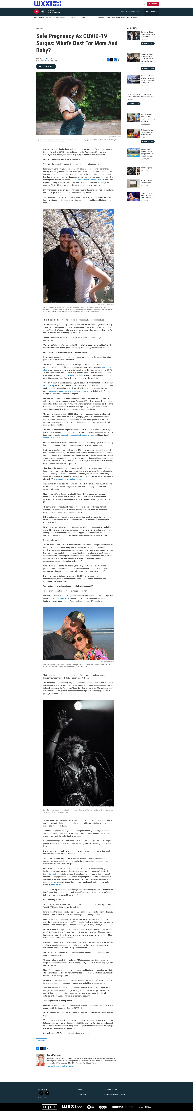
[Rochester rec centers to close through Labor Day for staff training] (133, 152)
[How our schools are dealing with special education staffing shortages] (133, 57)
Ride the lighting (146, 168)
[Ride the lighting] (133, 171)
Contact (79, 1089)
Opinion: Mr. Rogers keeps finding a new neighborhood (148, 34)
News (83, 18)
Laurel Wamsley (48, 59)
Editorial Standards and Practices (114, 1094)
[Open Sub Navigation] (78, 18)
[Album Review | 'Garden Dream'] (133, 183)
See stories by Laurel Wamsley (60, 1066)
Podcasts (73, 18)
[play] (36, 11)
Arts (91, 18)
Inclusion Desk (118, 18)
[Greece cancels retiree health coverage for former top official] (133, 117)
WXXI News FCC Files (110, 1089)
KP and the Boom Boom (59, 598)
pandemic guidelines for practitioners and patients (70, 391)
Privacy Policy (81, 1094)
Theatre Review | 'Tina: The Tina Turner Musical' (147, 195)
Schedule (50, 18)
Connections (61, 18)
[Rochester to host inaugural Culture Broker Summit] (133, 133)
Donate (154, 4)
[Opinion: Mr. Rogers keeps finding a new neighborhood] (133, 35)
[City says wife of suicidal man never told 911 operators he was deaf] (133, 79)
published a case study (74, 375)
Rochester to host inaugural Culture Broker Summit (147, 132)
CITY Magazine (132, 18)
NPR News (39, 28)
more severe (56, 885)
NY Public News (104, 18)
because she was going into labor (69, 479)
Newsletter (39, 18)
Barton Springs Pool (51, 874)
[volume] (42, 11)
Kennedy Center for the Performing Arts (85, 180)
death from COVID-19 (51, 438)
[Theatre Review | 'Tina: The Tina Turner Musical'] (133, 196)
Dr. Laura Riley (48, 385)
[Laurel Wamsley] (40, 1060)
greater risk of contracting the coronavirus (76, 435)
